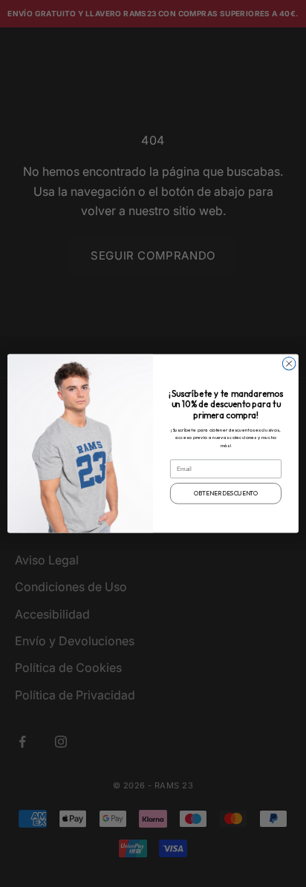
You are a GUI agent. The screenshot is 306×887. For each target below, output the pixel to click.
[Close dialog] (289, 363)
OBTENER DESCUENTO (226, 493)
